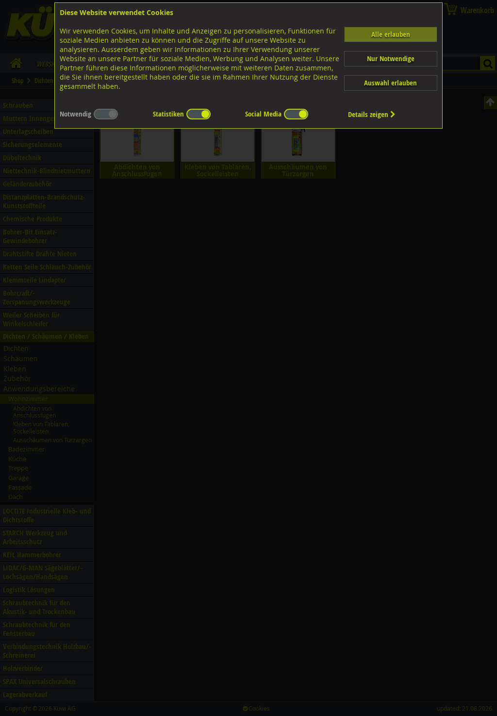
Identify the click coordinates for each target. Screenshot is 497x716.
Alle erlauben (390, 34)
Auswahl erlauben (390, 83)
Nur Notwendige (390, 58)
